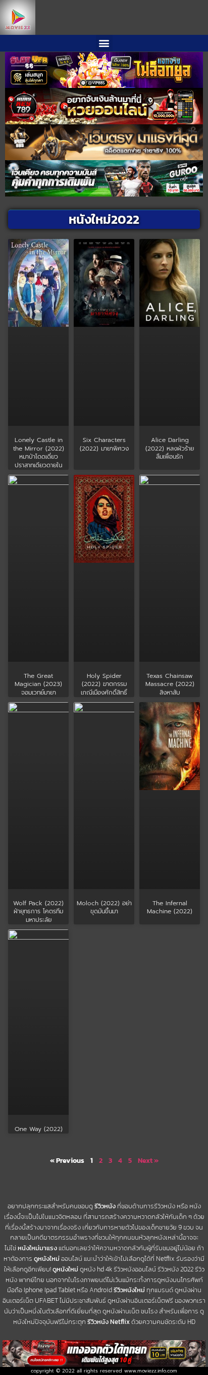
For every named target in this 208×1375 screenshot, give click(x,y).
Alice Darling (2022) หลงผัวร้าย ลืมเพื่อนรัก (169, 448)
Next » (148, 1160)
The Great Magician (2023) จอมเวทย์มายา (38, 684)
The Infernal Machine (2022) (169, 907)
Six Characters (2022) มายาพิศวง (104, 444)
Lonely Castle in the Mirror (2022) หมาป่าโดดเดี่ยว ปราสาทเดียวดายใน (38, 452)
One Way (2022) (39, 1129)
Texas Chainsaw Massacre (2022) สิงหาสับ (169, 684)
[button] (104, 43)
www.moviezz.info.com (150, 1370)
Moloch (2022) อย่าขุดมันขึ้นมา (104, 907)
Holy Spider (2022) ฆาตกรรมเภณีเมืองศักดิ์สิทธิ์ (104, 684)
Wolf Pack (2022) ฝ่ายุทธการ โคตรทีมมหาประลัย (38, 912)
